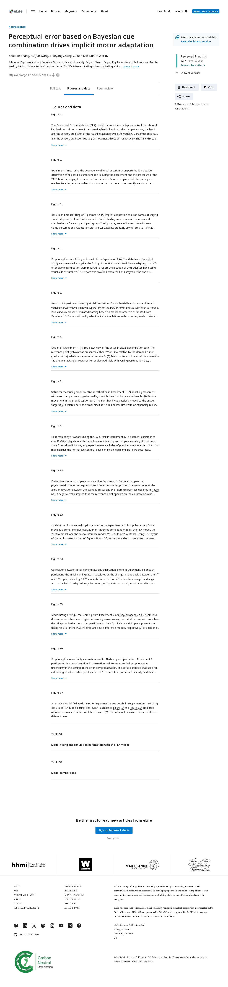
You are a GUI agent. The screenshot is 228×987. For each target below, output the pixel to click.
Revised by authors (193, 65)
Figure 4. (56, 248)
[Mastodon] (43, 927)
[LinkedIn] (25, 927)
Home (43, 11)
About (104, 11)
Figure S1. (57, 426)
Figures (72, 88)
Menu (31, 11)
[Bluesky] (16, 927)
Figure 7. (56, 381)
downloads (199, 104)
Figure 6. (56, 337)
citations (182, 108)
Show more (57, 145)
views (181, 104)
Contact (19, 903)
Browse (55, 11)
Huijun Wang (39, 56)
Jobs (16, 890)
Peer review (105, 88)
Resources (70, 903)
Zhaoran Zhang (19, 56)
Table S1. (57, 734)
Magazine (71, 11)
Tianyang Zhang (61, 56)
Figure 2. (56, 159)
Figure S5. (57, 604)
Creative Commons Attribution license (182, 957)
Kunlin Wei (99, 56)
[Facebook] (79, 927)
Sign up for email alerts (114, 830)
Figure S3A (136, 707)
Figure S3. (57, 514)
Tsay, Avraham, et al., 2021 (134, 615)
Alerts (179, 11)
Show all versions (191, 72)
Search (161, 11)
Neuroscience (17, 26)
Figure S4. (57, 559)
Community (88, 11)
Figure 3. (56, 204)
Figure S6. (57, 648)
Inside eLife (70, 890)
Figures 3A (92, 538)
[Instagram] (52, 927)
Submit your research (206, 11)
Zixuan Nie (80, 56)
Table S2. (57, 762)
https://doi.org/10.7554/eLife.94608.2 (30, 75)
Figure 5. (56, 292)
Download (188, 87)
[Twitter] (34, 927)
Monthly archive (74, 895)
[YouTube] (61, 927)
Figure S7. (57, 692)
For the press (72, 899)
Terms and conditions (27, 907)
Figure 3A (118, 707)
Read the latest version (196, 41)
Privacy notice (114, 838)
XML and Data (71, 907)
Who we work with (24, 895)
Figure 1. (56, 114)
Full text (55, 88)
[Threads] (70, 927)
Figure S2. (57, 470)
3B (105, 538)
